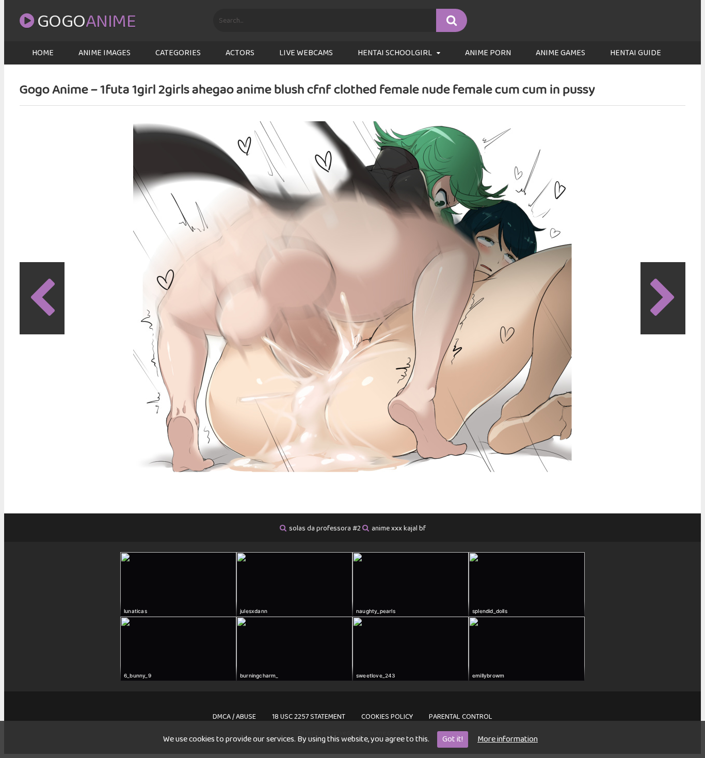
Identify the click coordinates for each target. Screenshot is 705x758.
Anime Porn (488, 52)
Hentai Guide (635, 52)
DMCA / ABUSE (234, 716)
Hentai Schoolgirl (395, 52)
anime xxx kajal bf (399, 528)
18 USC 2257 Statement (308, 716)
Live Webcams (306, 52)
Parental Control (460, 716)
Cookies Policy (387, 716)
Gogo (86, 22)
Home (43, 52)
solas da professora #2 (325, 528)
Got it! (452, 739)
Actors (240, 52)
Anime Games (560, 52)
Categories (178, 52)
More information (507, 739)
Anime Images (104, 52)
